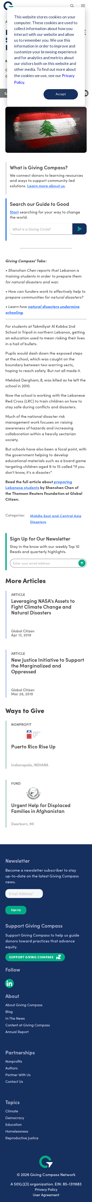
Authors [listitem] (11, 1068)
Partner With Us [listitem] (18, 1074)
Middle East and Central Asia (55, 515)
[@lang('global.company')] (8, 5)
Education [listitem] (13, 1124)
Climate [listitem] (11, 1111)
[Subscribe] (82, 563)
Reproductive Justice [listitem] (21, 1137)
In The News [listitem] (15, 1018)
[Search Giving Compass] (72, 6)
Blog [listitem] (9, 1011)
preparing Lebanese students (38, 484)
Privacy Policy (46, 1189)
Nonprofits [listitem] (13, 1061)
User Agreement (46, 1194)
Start (14, 212)
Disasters (38, 521)
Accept (61, 94)
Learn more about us (46, 185)
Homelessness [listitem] (16, 1131)
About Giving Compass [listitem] (23, 1004)
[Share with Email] (85, 93)
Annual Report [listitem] (17, 1031)
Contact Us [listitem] (14, 1081)
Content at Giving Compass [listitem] (27, 1025)
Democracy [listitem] (14, 1117)
